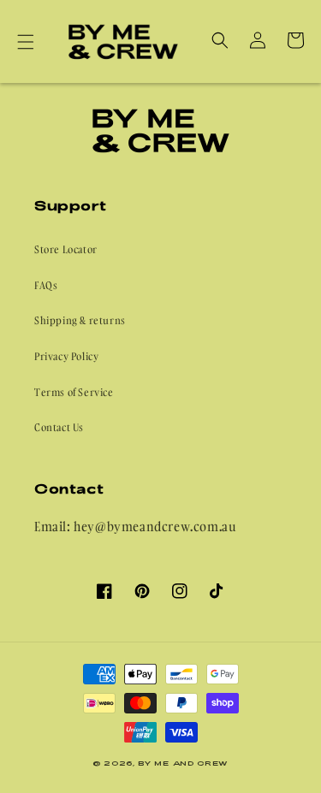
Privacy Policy (66, 356)
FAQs (45, 285)
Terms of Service (74, 392)
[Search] (220, 40)
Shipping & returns (80, 320)
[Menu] (26, 42)
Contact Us (59, 427)
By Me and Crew (183, 763)
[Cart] (295, 40)
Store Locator (66, 249)
